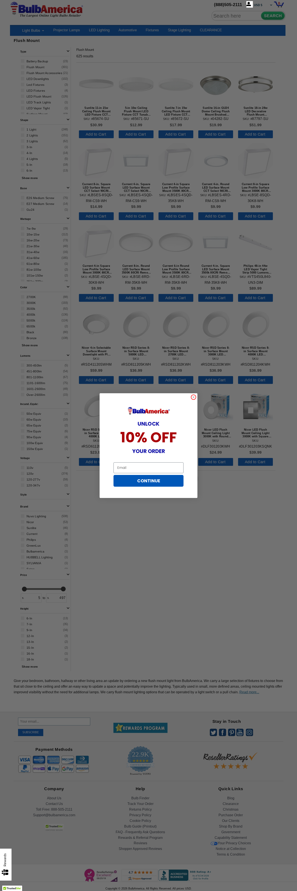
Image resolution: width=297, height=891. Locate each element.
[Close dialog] (193, 397)
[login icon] (249, 4)
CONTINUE (148, 481)
